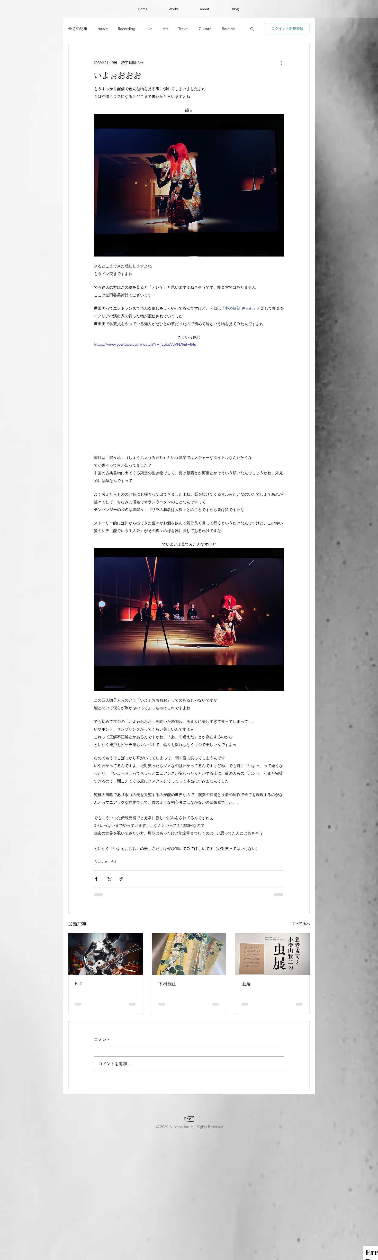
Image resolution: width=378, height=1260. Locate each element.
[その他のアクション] (281, 63)
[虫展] (272, 954)
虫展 (246, 984)
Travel (183, 28)
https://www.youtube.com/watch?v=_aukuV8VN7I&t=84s (145, 344)
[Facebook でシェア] (96, 878)
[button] (252, 28)
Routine (228, 28)
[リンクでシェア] (121, 878)
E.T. (79, 983)
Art (165, 28)
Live (149, 28)
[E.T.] (105, 954)
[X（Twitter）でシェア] (108, 878)
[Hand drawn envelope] (189, 1118)
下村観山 (167, 984)
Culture (205, 28)
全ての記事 (77, 28)
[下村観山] (189, 954)
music (102, 28)
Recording (126, 28)
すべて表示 (301, 923)
